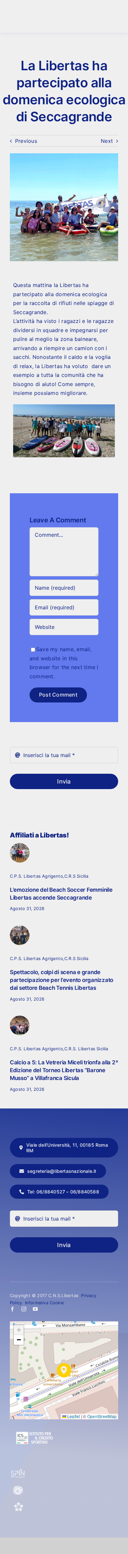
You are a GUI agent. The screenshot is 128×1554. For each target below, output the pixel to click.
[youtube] (35, 1309)
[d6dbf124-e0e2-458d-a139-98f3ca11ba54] (20, 845)
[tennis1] (20, 928)
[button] (64, 1370)
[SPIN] (18, 1471)
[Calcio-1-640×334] (20, 1018)
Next (107, 141)
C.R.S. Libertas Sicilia (86, 1048)
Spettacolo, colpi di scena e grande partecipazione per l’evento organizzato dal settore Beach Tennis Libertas (61, 980)
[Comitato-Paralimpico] (18, 1488)
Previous (26, 141)
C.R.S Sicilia (76, 876)
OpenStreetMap (102, 1416)
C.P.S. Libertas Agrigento (36, 876)
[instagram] (23, 1309)
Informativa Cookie (44, 1302)
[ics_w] (34, 1416)
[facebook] (12, 1309)
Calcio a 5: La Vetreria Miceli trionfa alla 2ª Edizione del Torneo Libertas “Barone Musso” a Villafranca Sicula (64, 1070)
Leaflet (73, 1416)
